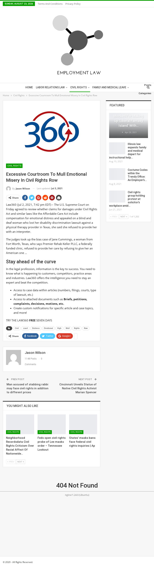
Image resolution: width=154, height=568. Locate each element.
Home (29, 87)
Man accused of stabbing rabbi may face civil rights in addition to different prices (27, 388)
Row (86, 328)
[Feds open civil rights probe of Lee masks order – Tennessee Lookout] (52, 424)
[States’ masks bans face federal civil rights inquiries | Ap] (83, 424)
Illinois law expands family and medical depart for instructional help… (127, 151)
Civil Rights (78, 87)
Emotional (48, 328)
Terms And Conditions (50, 3)
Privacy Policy (73, 3)
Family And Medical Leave (109, 87)
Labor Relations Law (50, 87)
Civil (17, 328)
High (59, 328)
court (25, 328)
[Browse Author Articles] (123, 132)
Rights (77, 328)
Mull (68, 328)
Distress (36, 328)
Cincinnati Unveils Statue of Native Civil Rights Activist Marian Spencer (78, 388)
